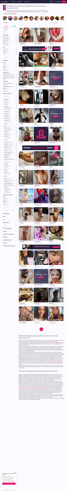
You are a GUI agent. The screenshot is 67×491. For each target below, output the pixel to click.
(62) (5, 78)
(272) (13, 83)
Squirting (7, 157)
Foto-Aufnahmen (8, 129)
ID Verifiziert (6, 43)
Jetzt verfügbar (6, 38)
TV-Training (7, 191)
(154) (12, 107)
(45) (8, 187)
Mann (5, 62)
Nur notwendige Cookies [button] (9, 486)
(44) (9, 40)
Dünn (5, 196)
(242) (7, 170)
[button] (9, 488)
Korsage (6, 172)
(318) (8, 172)
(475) (12, 154)
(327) (12, 152)
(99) (5, 54)
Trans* (5, 65)
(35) (14, 76)
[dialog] (9, 481)
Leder (6, 167)
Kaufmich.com (14, 11)
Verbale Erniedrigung (9, 183)
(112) (10, 191)
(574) (6, 63)
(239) (9, 102)
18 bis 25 (6, 49)
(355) (9, 131)
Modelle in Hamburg (30, 388)
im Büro (5, 89)
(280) (7, 167)
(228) (9, 157)
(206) (10, 118)
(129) (8, 201)
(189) (14, 86)
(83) (6, 62)
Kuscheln (7, 133)
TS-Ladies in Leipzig (40, 388)
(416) (8, 169)
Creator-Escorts (6, 40)
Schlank (5, 198)
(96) (8, 84)
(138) (5, 160)
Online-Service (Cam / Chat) (9, 76)
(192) (7, 200)
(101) (11, 189)
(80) (6, 196)
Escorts (13, 1)
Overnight (7, 113)
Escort (6, 101)
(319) (13, 183)
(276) (11, 129)
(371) (7, 89)
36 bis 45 (6, 52)
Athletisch (6, 201)
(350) (9, 155)
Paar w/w (4, 68)
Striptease (7, 131)
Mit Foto (5, 41)
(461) (9, 136)
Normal (5, 200)
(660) (7, 41)
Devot (6, 104)
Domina (51, 363)
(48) (6, 203)
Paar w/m (5, 67)
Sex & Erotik (7, 116)
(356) (9, 43)
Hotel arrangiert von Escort (9, 86)
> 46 (4, 54)
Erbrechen (6, 187)
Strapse (6, 169)
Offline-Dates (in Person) (8, 74)
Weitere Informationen (11, 481)
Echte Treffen (7, 115)
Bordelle (48, 392)
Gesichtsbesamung (8, 152)
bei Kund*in (6, 88)
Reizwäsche (7, 165)
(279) (5, 186)
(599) (10, 115)
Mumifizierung (8, 189)
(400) (9, 113)
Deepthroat (7, 155)
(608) (10, 116)
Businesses (19, 1)
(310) (8, 50)
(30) (9, 36)
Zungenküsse (7, 134)
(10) (7, 67)
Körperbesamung (8, 154)
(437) (8, 101)
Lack (6, 170)
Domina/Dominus (8, 107)
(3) (9, 38)
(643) (13, 74)
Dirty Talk (7, 136)
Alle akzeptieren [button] (9, 483)
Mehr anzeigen (45, 11)
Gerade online (6, 36)
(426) (10, 134)
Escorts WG (6, 84)
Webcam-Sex (7, 118)
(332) (10, 120)
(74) (6, 65)
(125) (8, 49)
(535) (8, 88)
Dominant (7, 106)
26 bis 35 (6, 50)
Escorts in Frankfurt (22, 388)
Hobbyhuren (58, 342)
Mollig (5, 203)
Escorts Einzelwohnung (8, 83)
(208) (8, 52)
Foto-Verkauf (7, 120)
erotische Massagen (59, 361)
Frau (5, 63)
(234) (9, 106)
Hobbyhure (7, 102)
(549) (9, 133)
